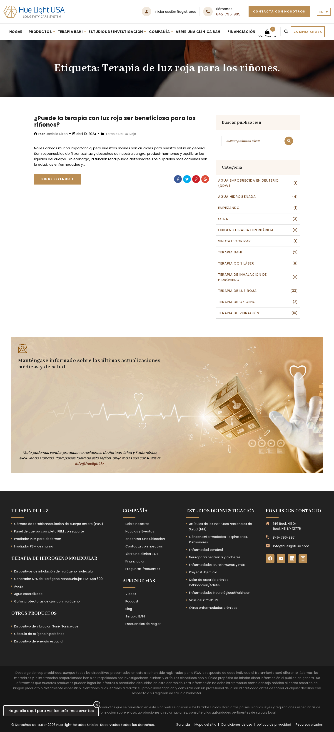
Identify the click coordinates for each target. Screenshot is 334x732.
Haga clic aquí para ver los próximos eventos (51, 710)
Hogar (16, 31)
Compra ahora (308, 32)
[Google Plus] (205, 179)
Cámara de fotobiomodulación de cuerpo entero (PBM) (58, 524)
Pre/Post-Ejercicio (203, 572)
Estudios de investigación (116, 31)
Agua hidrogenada (237, 196)
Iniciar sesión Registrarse (175, 11)
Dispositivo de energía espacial (38, 641)
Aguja (18, 586)
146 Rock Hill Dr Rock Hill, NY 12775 (287, 526)
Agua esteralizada (28, 594)
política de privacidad (274, 724)
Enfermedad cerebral (206, 549)
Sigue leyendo (56, 179)
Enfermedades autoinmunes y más (217, 564)
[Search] (286, 32)
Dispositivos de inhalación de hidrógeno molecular (54, 571)
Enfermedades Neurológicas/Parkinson (219, 592)
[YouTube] (281, 558)
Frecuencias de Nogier (143, 624)
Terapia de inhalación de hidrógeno (242, 277)
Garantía (183, 724)
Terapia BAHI (70, 31)
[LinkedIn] (292, 558)
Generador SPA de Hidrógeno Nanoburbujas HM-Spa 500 (58, 579)
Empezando (229, 207)
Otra (223, 218)
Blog (128, 609)
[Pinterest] (196, 179)
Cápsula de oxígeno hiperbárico (39, 634)
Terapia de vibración (238, 312)
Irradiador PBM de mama (33, 546)
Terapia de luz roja (120, 134)
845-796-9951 (229, 14)
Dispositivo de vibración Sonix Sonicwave (46, 626)
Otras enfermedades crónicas (213, 607)
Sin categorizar (234, 241)
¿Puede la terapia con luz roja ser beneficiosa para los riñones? (115, 121)
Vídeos (130, 594)
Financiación (241, 31)
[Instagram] (303, 558)
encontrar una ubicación (145, 539)
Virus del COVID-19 (203, 600)
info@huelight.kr (89, 463)
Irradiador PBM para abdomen (37, 539)
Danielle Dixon (57, 134)
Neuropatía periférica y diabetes (214, 557)
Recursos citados (309, 724)
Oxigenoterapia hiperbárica (246, 229)
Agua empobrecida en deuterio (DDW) (248, 183)
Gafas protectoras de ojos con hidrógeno (47, 601)
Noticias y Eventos (139, 531)
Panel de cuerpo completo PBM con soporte (49, 531)
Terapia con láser (236, 263)
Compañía (159, 31)
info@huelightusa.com (291, 546)
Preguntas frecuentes (142, 569)
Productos (40, 31)
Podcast (131, 601)
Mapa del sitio (205, 724)
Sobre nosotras (137, 524)
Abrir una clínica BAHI (199, 31)
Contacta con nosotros (279, 11)
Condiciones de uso (236, 724)
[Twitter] (187, 179)
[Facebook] (178, 179)
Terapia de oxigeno (237, 301)
